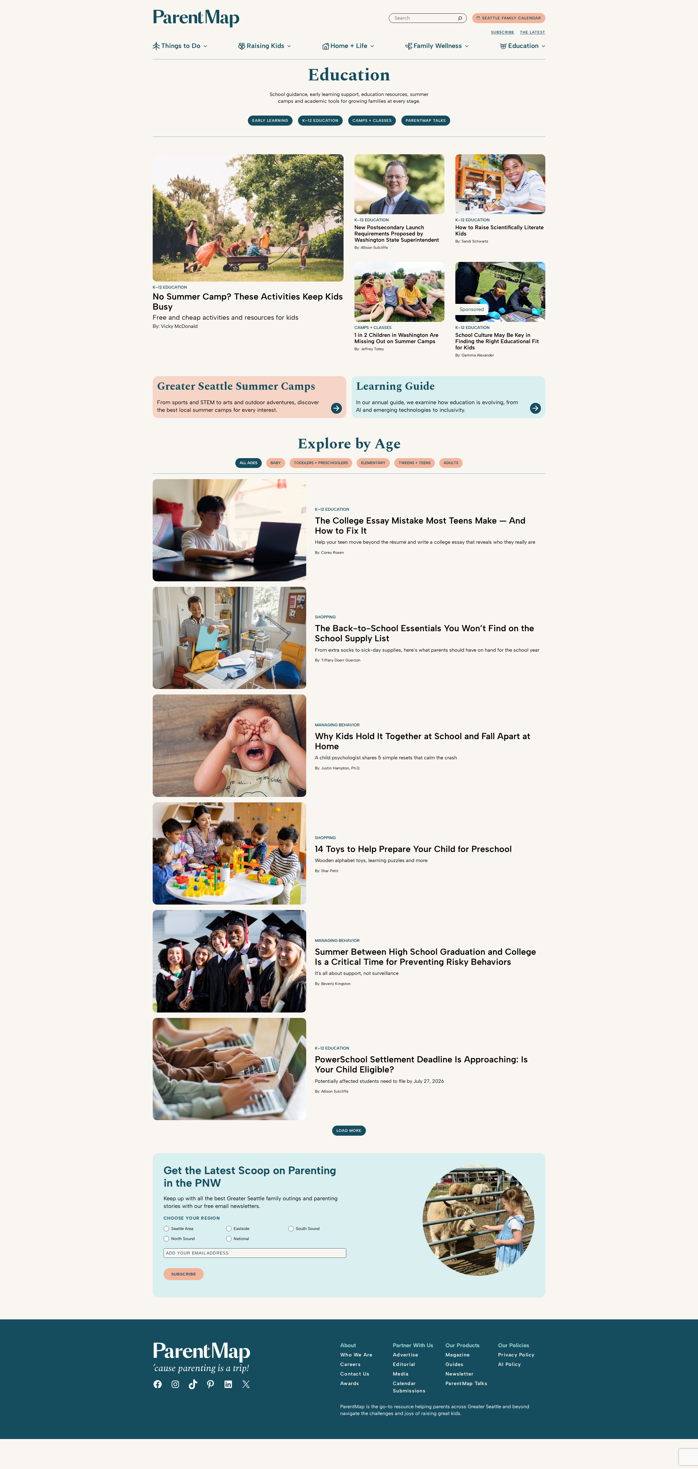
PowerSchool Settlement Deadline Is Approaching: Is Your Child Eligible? (421, 1064)
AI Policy (509, 1364)
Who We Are (356, 1355)
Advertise (405, 1355)
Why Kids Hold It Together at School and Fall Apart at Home (422, 741)
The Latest (532, 32)
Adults (451, 463)
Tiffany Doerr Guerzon (340, 660)
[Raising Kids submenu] (289, 45)
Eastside (241, 1228)
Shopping (325, 617)
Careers (350, 1364)
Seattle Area (182, 1228)
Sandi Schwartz (475, 241)
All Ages (248, 463)
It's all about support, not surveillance (357, 973)
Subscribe (503, 32)
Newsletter (460, 1374)
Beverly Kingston (336, 983)
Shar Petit (329, 871)
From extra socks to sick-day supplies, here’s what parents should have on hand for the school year (427, 650)
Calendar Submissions (409, 1387)
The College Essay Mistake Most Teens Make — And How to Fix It (420, 525)
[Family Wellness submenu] (467, 45)
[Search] (460, 18)
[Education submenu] (543, 45)
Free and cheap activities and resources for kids (225, 317)
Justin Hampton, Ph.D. (340, 768)
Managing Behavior (337, 725)
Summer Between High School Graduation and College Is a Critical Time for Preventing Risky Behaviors (425, 957)
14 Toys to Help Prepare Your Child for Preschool (413, 849)
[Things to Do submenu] (205, 45)
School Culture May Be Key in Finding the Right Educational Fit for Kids (497, 341)
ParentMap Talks (467, 1383)
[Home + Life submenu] (372, 45)
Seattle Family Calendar (511, 18)
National (241, 1238)
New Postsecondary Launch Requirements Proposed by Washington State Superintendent (396, 233)
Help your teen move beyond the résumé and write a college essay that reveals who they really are (425, 542)
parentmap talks (426, 120)
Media (400, 1374)
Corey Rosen (332, 552)
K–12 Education (320, 120)
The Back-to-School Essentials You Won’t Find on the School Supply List (424, 633)
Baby (275, 463)
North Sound (183, 1238)
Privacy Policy (516, 1355)
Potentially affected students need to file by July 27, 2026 (379, 1081)
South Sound (308, 1228)
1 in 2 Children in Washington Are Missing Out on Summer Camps (396, 338)
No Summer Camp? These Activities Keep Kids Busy (248, 301)
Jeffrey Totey (372, 349)
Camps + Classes (372, 120)
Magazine (458, 1355)
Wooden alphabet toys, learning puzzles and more (371, 860)
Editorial (404, 1364)
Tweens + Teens (415, 463)
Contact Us (355, 1374)
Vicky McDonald (179, 326)
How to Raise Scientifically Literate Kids (499, 230)
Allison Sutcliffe (374, 247)
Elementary (373, 463)
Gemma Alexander (478, 355)
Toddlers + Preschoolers (321, 463)
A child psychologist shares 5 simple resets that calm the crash (386, 758)
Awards (349, 1383)
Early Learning (270, 120)
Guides (455, 1364)
